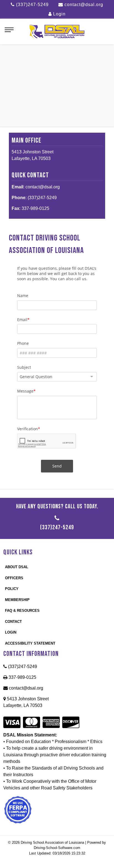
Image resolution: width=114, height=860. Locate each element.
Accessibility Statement (30, 643)
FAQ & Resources (22, 610)
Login (59, 14)
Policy (12, 589)
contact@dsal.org (83, 4)
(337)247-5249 (32, 4)
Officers (14, 578)
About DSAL (16, 567)
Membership (17, 600)
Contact (13, 621)
